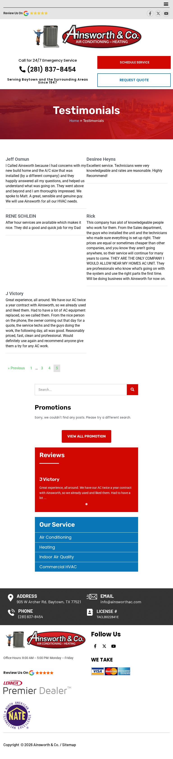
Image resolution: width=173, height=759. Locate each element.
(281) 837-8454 (50, 69)
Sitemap (69, 744)
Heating (47, 547)
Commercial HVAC (58, 567)
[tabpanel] (86, 488)
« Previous (16, 368)
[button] (166, 3)
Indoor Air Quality (56, 557)
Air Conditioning (55, 537)
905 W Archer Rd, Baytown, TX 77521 (49, 601)
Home (74, 121)
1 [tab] (86, 504)
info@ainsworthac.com (120, 601)
